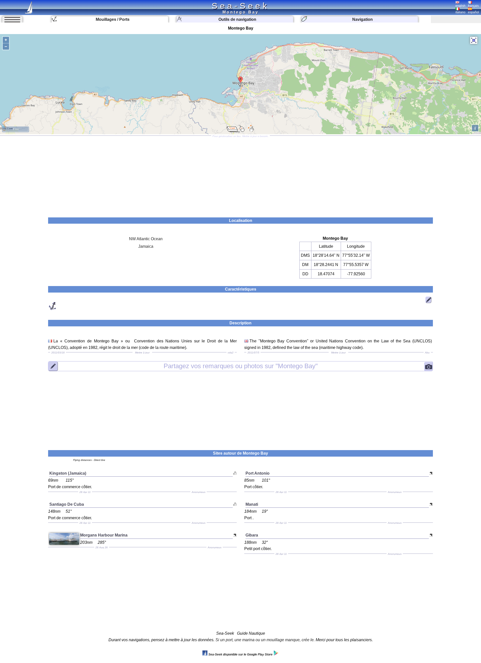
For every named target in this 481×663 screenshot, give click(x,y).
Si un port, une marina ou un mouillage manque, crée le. (265, 640)
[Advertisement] (240, 175)
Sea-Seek (240, 6)
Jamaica (145, 246)
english (460, 6)
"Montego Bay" (241, 366)
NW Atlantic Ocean (146, 239)
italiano (460, 12)
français (473, 6)
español (473, 12)
